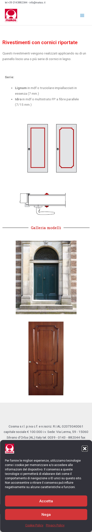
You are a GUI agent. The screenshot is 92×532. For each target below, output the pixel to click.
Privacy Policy (55, 525)
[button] (84, 448)
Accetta (46, 501)
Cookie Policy (34, 525)
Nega (46, 514)
